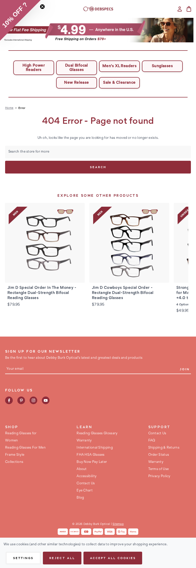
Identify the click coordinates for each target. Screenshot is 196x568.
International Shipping (95, 447)
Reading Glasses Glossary (97, 433)
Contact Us (86, 483)
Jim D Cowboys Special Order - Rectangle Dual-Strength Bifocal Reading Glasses (123, 293)
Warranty (84, 440)
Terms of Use (158, 469)
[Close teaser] (42, 6)
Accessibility (86, 476)
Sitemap (118, 524)
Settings (23, 558)
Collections (14, 462)
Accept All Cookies (113, 558)
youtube (46, 400)
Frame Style (14, 454)
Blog (80, 497)
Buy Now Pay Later (92, 462)
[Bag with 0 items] (189, 9)
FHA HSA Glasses (91, 454)
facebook (9, 400)
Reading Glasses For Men (25, 447)
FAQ (151, 440)
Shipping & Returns (163, 447)
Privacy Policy (159, 476)
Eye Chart (85, 490)
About (82, 469)
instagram (33, 400)
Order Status (158, 454)
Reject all (62, 558)
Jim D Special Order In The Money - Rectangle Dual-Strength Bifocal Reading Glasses (42, 293)
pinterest (21, 400)
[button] (98, 30)
